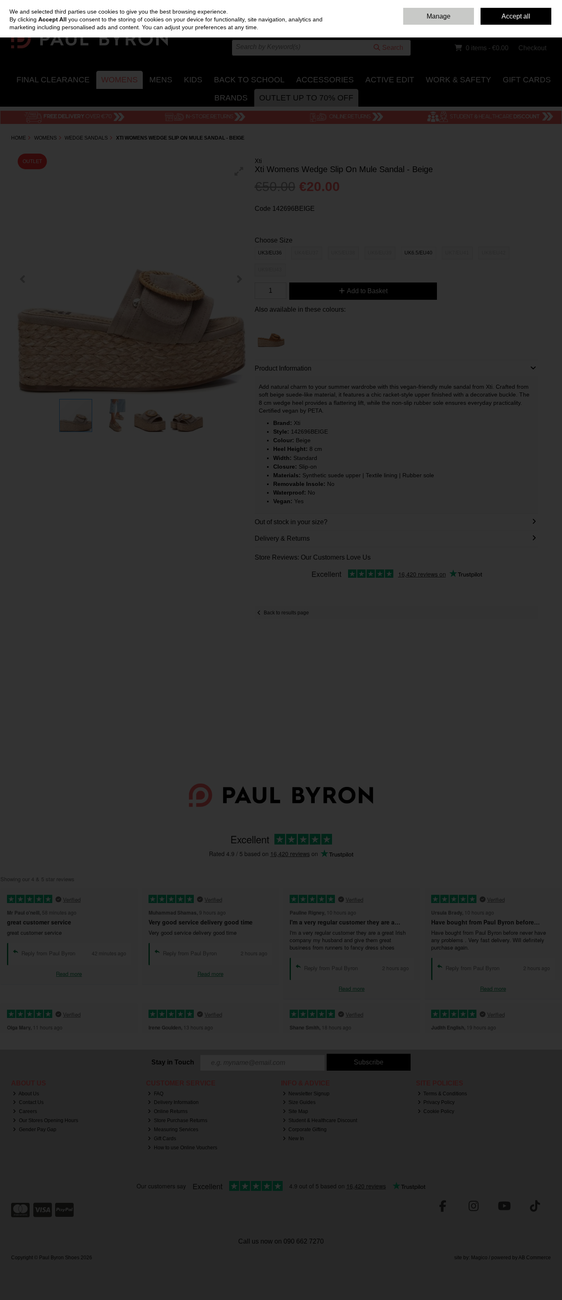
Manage (439, 16)
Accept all (516, 16)
